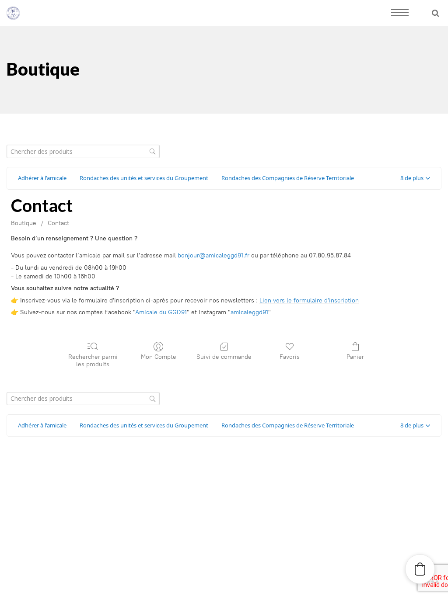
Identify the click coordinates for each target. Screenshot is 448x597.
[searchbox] (83, 151)
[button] (415, 178)
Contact (58, 223)
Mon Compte (158, 357)
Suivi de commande (224, 357)
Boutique (23, 223)
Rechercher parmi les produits (93, 360)
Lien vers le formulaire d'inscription (309, 300)
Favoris (290, 357)
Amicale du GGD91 (161, 312)
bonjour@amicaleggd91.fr (213, 255)
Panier (355, 357)
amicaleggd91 (249, 312)
